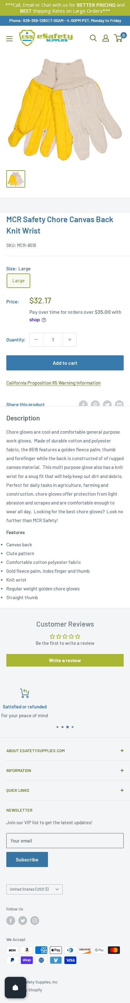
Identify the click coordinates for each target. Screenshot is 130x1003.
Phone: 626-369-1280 (28, 20)
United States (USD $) (29, 889)
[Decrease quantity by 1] (36, 339)
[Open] (15, 987)
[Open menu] (9, 38)
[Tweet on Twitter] (107, 404)
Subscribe (27, 859)
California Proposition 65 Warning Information (53, 383)
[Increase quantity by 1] (69, 339)
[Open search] (93, 38)
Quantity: (16, 339)
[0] (118, 38)
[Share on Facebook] (83, 404)
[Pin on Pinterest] (95, 404)
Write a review (65, 660)
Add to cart (65, 363)
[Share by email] (119, 404)
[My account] (106, 38)
